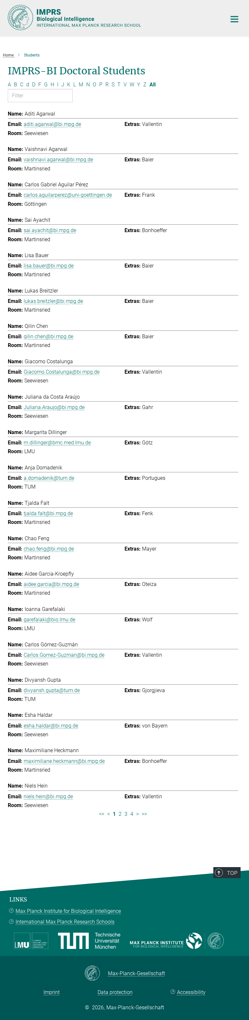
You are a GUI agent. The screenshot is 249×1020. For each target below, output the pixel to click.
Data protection (115, 992)
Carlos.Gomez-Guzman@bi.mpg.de (64, 655)
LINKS (18, 899)
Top (232, 873)
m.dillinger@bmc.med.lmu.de (57, 443)
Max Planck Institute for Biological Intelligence (68, 911)
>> (144, 814)
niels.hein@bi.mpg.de (48, 796)
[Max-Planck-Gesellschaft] (96, 973)
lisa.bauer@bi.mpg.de (49, 266)
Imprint (51, 992)
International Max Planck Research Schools (65, 922)
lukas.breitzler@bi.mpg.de (53, 301)
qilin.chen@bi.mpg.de (48, 336)
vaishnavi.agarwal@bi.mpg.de (58, 159)
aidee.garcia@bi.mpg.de (51, 584)
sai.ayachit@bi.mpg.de (50, 230)
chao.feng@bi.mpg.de (49, 549)
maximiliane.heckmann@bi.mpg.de (64, 761)
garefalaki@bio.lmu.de (49, 619)
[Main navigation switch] (234, 19)
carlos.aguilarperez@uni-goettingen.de (68, 195)
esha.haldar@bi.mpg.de (51, 726)
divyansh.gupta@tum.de (52, 690)
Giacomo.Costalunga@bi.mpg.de (62, 372)
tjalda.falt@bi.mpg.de (48, 513)
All (152, 84)
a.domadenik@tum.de (49, 478)
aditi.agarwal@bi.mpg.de (52, 124)
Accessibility (191, 992)
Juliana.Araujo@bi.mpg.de (54, 407)
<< (101, 814)
